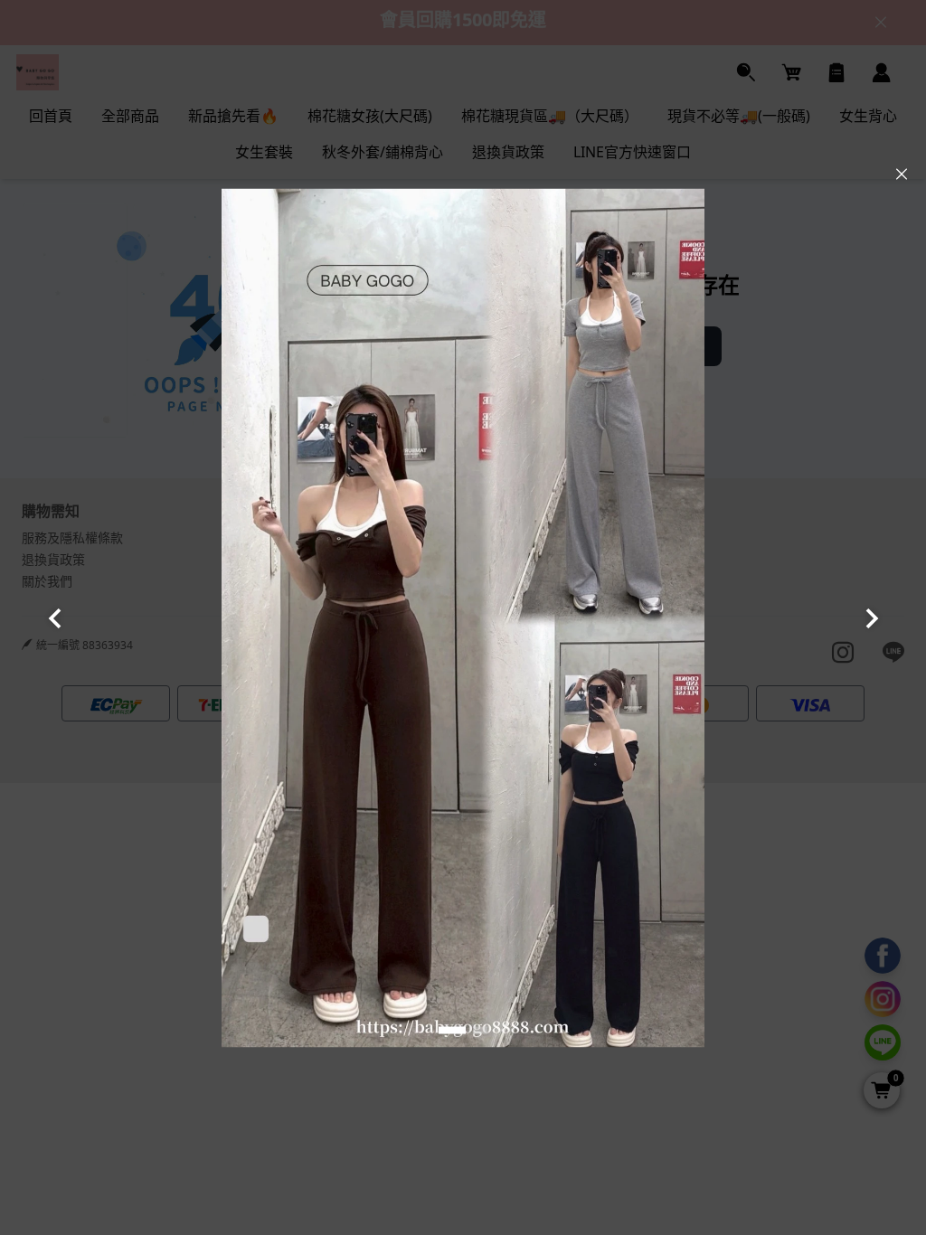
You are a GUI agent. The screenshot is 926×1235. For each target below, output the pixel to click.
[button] (452, 1030)
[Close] (902, 174)
